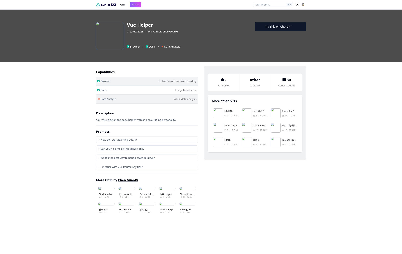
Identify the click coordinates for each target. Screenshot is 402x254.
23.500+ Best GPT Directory (267, 125)
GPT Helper (125, 209)
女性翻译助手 (259, 111)
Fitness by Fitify (232, 125)
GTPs (122, 4)
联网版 (256, 139)
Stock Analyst (106, 194)
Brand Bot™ (288, 111)
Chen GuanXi (170, 31)
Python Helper (147, 194)
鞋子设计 (103, 209)
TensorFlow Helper (190, 194)
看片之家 (144, 209)
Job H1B (228, 111)
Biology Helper (188, 209)
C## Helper (166, 194)
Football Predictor (291, 139)
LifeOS (227, 139)
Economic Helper (128, 194)
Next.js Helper (167, 209)
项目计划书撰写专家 (292, 125)
